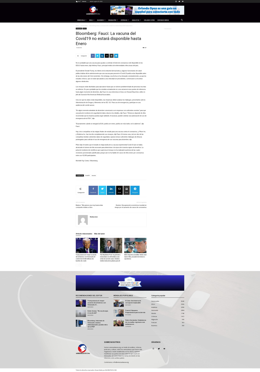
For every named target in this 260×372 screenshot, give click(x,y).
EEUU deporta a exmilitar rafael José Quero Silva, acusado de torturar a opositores (135, 257)
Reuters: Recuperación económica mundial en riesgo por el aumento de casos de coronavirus (130, 206)
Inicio (77, 25)
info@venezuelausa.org (121, 362)
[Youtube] (182, 1)
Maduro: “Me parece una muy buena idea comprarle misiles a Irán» (89, 206)
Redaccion (94, 217)
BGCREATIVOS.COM (110, 370)
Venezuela (81, 20)
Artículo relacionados (84, 234)
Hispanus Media (163, 20)
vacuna (94, 175)
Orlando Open (149, 20)
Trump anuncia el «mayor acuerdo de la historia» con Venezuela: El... (97, 303)
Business (100, 20)
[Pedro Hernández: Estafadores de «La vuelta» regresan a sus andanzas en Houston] (119, 322)
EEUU (91, 20)
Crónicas (124, 20)
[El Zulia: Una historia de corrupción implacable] (119, 303)
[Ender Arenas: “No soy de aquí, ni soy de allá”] (81, 313)
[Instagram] (176, 1)
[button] (181, 20)
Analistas (135, 20)
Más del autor (99, 234)
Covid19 (87, 175)
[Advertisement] (111, 168)
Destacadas (84, 25)
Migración (112, 20)
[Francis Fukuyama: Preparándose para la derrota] (119, 313)
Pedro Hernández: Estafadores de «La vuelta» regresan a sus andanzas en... (135, 322)
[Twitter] (179, 1)
